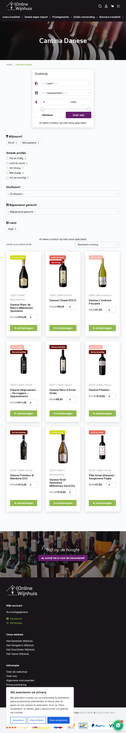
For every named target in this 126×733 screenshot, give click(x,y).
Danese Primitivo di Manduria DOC (22, 477)
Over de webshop (16, 671)
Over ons (11, 676)
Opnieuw (47, 115)
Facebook (16, 618)
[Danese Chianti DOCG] (63, 272)
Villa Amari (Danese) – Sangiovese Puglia (102, 477)
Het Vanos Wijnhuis (17, 653)
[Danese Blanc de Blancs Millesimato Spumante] (23, 272)
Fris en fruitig (16, 158)
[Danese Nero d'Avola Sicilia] (63, 362)
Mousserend (29, 142)
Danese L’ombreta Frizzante (100, 302)
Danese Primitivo (99, 390)
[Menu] (118, 6)
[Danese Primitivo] (102, 362)
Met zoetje (15, 172)
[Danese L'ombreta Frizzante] (102, 272)
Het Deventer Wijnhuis (19, 640)
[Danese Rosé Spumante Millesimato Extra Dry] (63, 447)
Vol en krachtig (18, 177)
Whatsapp (16, 622)
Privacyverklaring (16, 684)
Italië (10, 229)
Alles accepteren (58, 720)
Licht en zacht (17, 163)
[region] (40, 707)
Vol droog (15, 168)
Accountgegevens (17, 612)
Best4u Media (86, 712)
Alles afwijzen (37, 720)
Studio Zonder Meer (105, 712)
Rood (11, 142)
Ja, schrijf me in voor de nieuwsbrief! (63, 558)
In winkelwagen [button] (23, 328)
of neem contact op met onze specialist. (63, 122)
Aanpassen (18, 720)
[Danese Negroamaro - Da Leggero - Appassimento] (23, 362)
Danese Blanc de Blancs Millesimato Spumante (21, 307)
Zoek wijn (78, 115)
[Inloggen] (106, 6)
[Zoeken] (100, 6)
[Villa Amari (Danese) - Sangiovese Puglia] (102, 447)
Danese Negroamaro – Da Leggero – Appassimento (23, 393)
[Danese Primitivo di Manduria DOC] (23, 447)
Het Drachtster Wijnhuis (20, 649)
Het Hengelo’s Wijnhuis (20, 645)
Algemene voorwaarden (20, 680)
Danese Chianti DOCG (62, 300)
